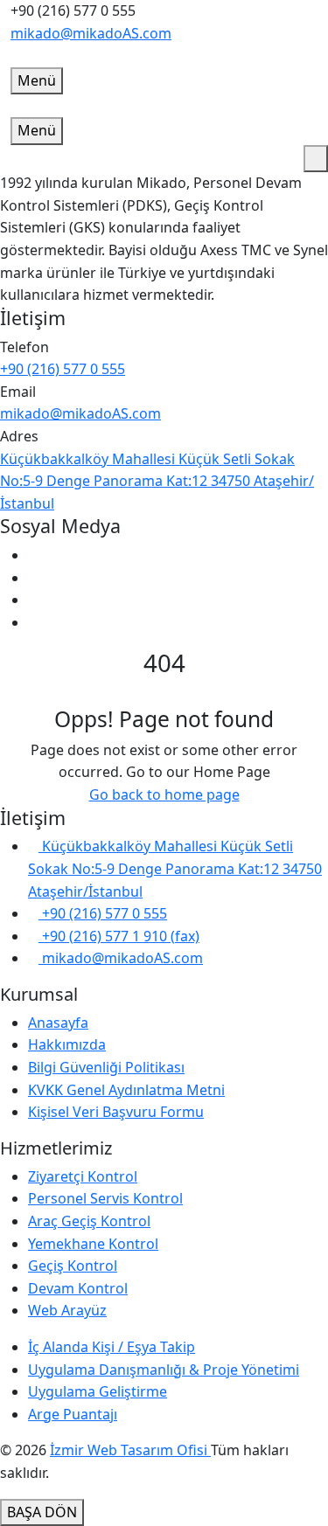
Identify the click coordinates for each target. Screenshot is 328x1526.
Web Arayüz (67, 1310)
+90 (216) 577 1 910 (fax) (118, 936)
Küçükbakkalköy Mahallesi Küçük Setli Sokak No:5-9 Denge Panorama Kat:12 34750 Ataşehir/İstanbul (157, 481)
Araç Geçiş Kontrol (89, 1221)
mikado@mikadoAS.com (90, 33)
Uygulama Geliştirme (97, 1391)
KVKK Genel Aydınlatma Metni (126, 1089)
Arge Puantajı (72, 1414)
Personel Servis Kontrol (105, 1198)
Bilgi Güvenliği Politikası (106, 1067)
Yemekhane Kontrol (93, 1243)
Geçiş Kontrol (72, 1265)
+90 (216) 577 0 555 (62, 368)
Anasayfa (58, 1022)
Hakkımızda (67, 1044)
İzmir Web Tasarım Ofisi (130, 1450)
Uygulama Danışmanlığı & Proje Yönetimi (163, 1369)
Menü (36, 80)
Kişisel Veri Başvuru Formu (116, 1111)
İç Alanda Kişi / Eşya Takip (111, 1346)
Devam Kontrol (78, 1288)
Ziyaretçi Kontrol (82, 1176)
